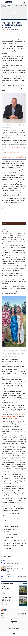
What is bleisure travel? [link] (13, 152)
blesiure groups (11, 416)
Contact (2, 613)
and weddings (14, 418)
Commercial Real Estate (8, 2)
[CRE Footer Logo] (4, 610)
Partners (9, 566)
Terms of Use (14, 628)
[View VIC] (14, 215)
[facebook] (11, 619)
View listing (5, 223)
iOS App (2, 617)
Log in (24, 2)
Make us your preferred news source (14, 33)
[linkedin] (14, 619)
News (8, 560)
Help (2, 615)
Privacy (9, 628)
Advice (9, 574)
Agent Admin (23, 613)
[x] (16, 619)
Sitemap (19, 628)
